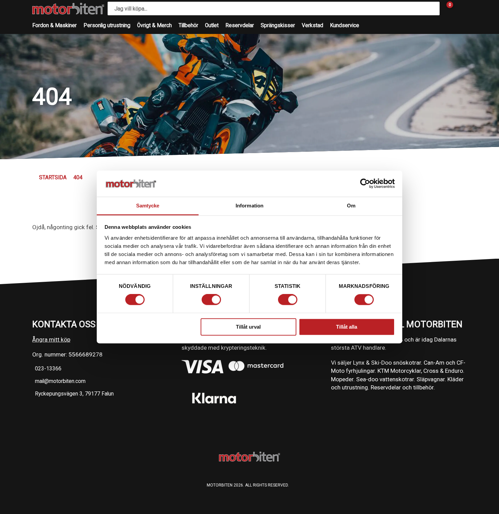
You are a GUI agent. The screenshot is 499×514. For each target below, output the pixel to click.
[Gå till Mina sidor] (460, 8)
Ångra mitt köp (51, 339)
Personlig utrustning (107, 25)
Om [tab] (351, 205)
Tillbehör (188, 25)
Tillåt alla (346, 327)
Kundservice (344, 25)
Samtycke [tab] (148, 205)
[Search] (433, 8)
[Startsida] (68, 9)
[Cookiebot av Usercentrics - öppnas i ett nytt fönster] (365, 184)
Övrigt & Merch (154, 25)
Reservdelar (239, 25)
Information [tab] (249, 205)
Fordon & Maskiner (54, 25)
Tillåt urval (248, 327)
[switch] (211, 299)
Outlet (212, 25)
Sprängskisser (278, 25)
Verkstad (312, 25)
